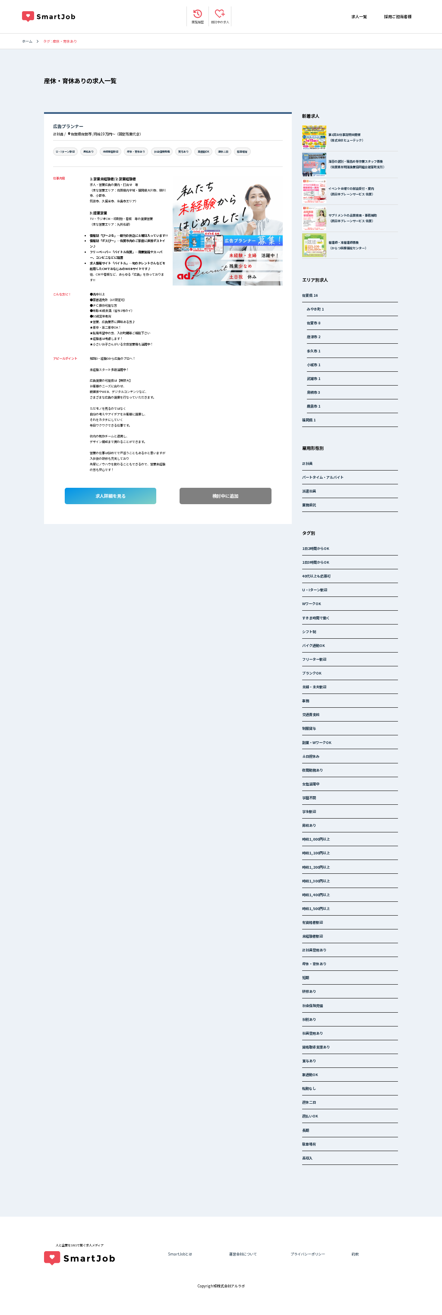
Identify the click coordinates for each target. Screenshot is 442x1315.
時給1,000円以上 (316, 838)
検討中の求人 (220, 22)
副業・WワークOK (317, 742)
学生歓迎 (309, 811)
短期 (305, 977)
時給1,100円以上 (316, 852)
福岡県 (309, 419)
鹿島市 (313, 405)
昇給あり (88, 152)
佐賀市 (313, 322)
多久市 (313, 350)
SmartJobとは (180, 1253)
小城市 (313, 364)
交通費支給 (310, 714)
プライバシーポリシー (307, 1253)
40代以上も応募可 (316, 575)
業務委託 (309, 504)
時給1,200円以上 (316, 866)
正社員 (307, 463)
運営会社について (243, 1253)
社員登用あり (312, 1033)
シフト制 (309, 631)
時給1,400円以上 (316, 894)
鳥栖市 (313, 392)
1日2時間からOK (315, 548)
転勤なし (309, 1088)
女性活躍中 (310, 783)
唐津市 (313, 336)
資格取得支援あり (316, 1046)
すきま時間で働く (316, 617)
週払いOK (310, 1115)
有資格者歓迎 (312, 922)
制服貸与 (309, 728)
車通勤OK (203, 152)
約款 (355, 1253)
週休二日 (223, 152)
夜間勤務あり (312, 769)
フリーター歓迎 (314, 659)
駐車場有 (242, 152)
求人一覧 (359, 16)
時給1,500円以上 (316, 908)
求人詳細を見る (110, 496)
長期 (305, 1130)
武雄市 (313, 378)
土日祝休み (310, 756)
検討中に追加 (225, 496)
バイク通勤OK (313, 645)
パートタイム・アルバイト (323, 477)
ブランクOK (312, 672)
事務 (305, 700)
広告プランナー (68, 126)
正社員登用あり (314, 949)
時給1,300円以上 (316, 880)
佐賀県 (310, 295)
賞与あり (183, 152)
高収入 (307, 1157)
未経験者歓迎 (110, 152)
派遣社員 (309, 490)
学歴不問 (309, 797)
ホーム (27, 41)
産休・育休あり (136, 152)
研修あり (309, 991)
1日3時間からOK (315, 562)
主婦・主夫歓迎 (314, 686)
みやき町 (315, 308)
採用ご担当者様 (397, 16)
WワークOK (311, 603)
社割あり (309, 1019)
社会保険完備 (162, 152)
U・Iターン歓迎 (65, 152)
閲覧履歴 (198, 22)
